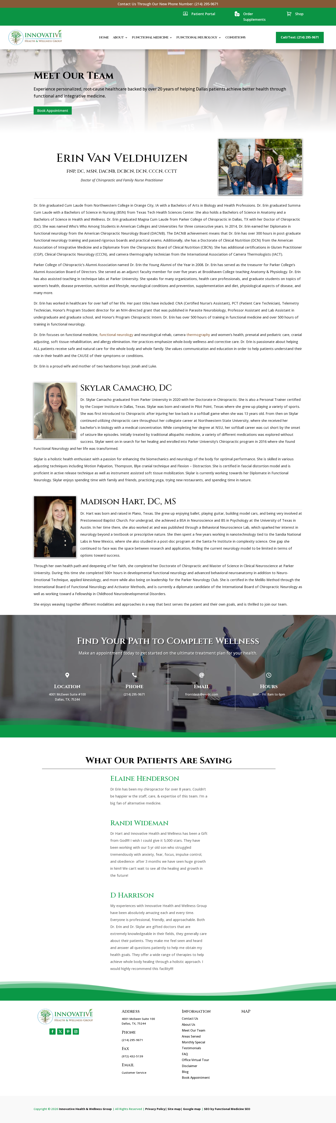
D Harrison (132, 895)
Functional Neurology (196, 37)
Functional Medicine (150, 37)
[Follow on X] (60, 1031)
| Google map (191, 1109)
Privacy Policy (155, 1109)
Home (103, 37)
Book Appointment (52, 110)
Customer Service (134, 1072)
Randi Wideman (139, 823)
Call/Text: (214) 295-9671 (300, 37)
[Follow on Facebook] (52, 1031)
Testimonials (191, 1048)
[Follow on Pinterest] (68, 1031)
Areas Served (191, 1036)
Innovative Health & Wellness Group (85, 1109)
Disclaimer (189, 1066)
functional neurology (116, 334)
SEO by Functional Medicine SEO (227, 1109)
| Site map (173, 1109)
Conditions (235, 37)
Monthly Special (193, 1042)
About (118, 37)
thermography (198, 334)
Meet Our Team (193, 1030)
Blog (185, 1072)
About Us (188, 1024)
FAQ (185, 1054)
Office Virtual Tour (195, 1060)
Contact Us (190, 1018)
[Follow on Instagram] (76, 1031)
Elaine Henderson (144, 778)
